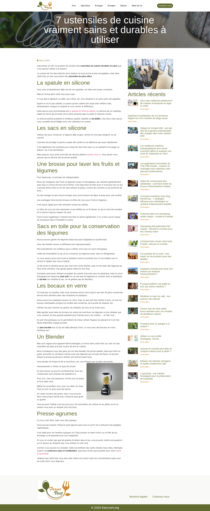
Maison (123, 6)
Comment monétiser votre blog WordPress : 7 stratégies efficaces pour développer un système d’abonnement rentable (155, 200)
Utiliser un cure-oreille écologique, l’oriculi (150, 337)
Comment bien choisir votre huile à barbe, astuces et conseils (156, 242)
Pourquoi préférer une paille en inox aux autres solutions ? (155, 285)
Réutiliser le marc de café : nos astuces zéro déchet (155, 297)
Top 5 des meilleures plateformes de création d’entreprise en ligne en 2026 (156, 103)
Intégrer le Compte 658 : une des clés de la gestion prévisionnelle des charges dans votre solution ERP (156, 132)
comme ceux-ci (93, 154)
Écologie (99, 6)
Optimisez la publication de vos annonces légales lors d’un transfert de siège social (148, 117)
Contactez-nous (160, 496)
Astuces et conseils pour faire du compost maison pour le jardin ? (156, 350)
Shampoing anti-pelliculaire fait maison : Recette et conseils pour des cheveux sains (156, 229)
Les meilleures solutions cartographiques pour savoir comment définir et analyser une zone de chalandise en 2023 (155, 150)
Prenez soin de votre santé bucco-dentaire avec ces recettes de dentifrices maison (156, 311)
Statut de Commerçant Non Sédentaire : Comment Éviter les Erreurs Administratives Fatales (156, 184)
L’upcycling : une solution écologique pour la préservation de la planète (155, 376)
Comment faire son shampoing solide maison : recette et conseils (156, 215)
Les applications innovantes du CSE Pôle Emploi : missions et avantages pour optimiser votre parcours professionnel (155, 167)
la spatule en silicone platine (82, 111)
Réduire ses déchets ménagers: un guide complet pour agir (155, 362)
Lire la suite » (145, 109)
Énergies (111, 6)
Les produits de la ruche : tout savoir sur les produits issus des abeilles (155, 256)
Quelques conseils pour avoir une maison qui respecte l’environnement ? (156, 271)
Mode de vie (137, 6)
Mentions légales (138, 496)
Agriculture (85, 6)
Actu (74, 6)
